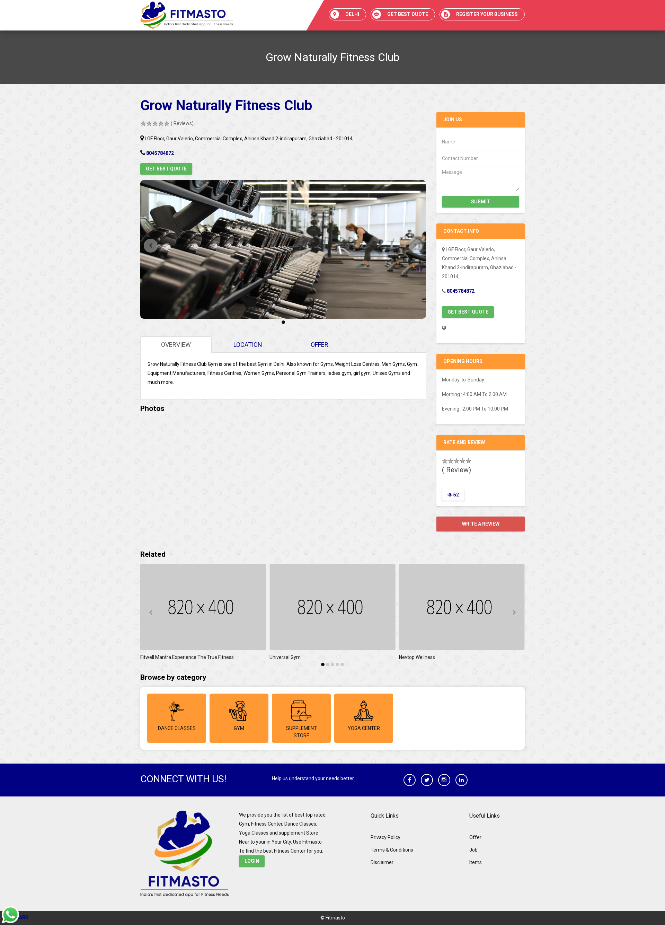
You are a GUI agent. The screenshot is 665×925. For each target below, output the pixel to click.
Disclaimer (382, 862)
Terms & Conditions (392, 850)
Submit (480, 201)
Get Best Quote (166, 168)
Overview (176, 344)
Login (252, 861)
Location (247, 344)
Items (475, 862)
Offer (319, 344)
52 (455, 494)
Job (473, 850)
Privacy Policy (385, 837)
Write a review (480, 524)
